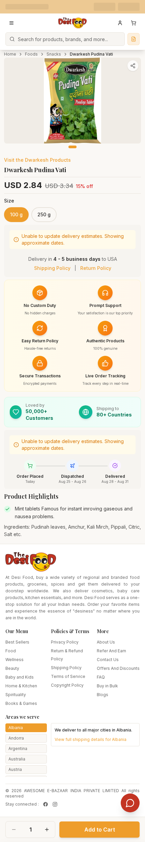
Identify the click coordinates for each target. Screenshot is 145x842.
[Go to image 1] (72, 147)
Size (9, 201)
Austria (15, 769)
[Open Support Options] (130, 802)
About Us (106, 642)
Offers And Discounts (118, 668)
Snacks (54, 54)
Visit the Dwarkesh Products (37, 160)
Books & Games (21, 703)
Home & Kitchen (21, 685)
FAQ (101, 677)
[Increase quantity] (47, 829)
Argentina (17, 748)
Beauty (12, 668)
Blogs (102, 694)
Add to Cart (99, 829)
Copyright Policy (67, 685)
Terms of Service (68, 676)
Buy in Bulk (107, 685)
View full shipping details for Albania (90, 739)
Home (10, 54)
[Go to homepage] (72, 23)
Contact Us (108, 659)
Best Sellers (17, 642)
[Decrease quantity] (14, 829)
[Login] (120, 23)
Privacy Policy (65, 642)
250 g (44, 214)
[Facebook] (45, 804)
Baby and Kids (19, 677)
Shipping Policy (52, 268)
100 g (16, 214)
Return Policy (95, 268)
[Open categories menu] (11, 23)
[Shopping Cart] (133, 23)
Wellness (14, 659)
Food (10, 650)
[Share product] (132, 65)
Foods (31, 54)
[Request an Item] (133, 39)
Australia (16, 758)
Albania (15, 727)
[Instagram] (55, 804)
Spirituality (15, 694)
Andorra (16, 738)
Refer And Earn (111, 650)
